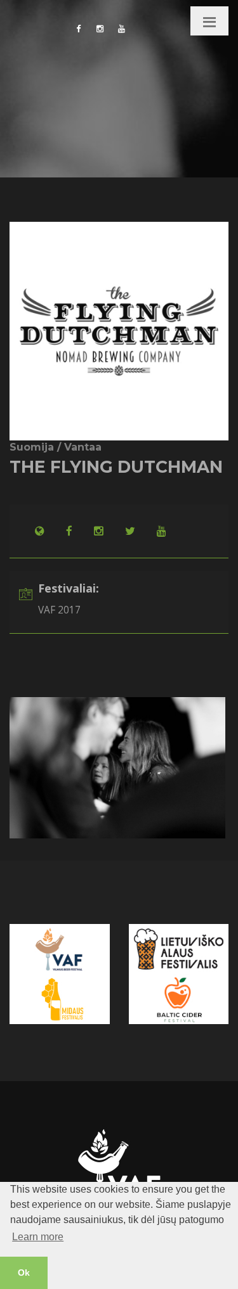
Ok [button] (24, 1272)
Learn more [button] (37, 1236)
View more (31, 703)
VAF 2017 (59, 610)
